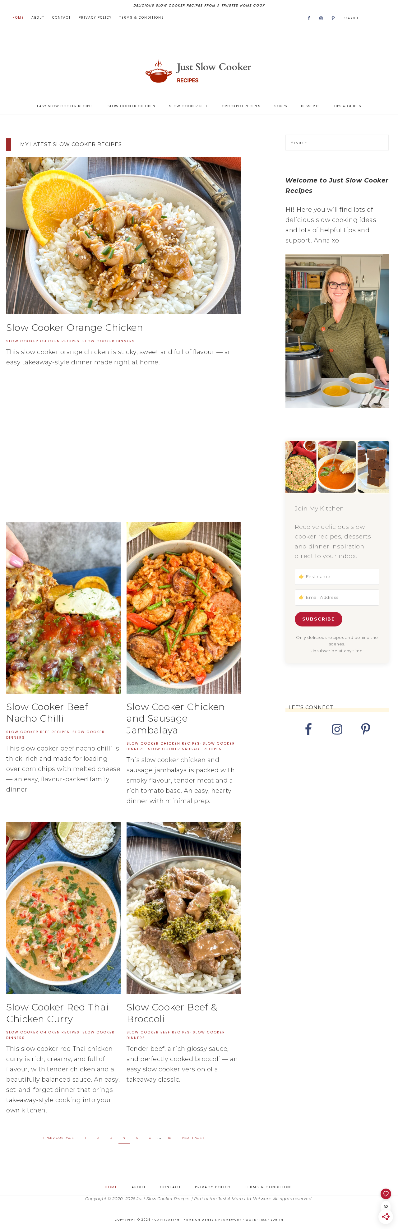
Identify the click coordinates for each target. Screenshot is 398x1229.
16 (169, 1138)
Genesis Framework (222, 1220)
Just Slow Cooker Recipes (199, 71)
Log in (277, 1220)
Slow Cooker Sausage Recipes (185, 748)
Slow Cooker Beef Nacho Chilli (47, 712)
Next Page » (193, 1138)
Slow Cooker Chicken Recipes (43, 341)
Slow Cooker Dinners (108, 341)
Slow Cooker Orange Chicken (74, 327)
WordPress (256, 1220)
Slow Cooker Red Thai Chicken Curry (57, 1013)
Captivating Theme (174, 1220)
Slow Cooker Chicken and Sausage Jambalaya (176, 718)
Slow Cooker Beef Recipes (38, 731)
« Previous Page (58, 1138)
